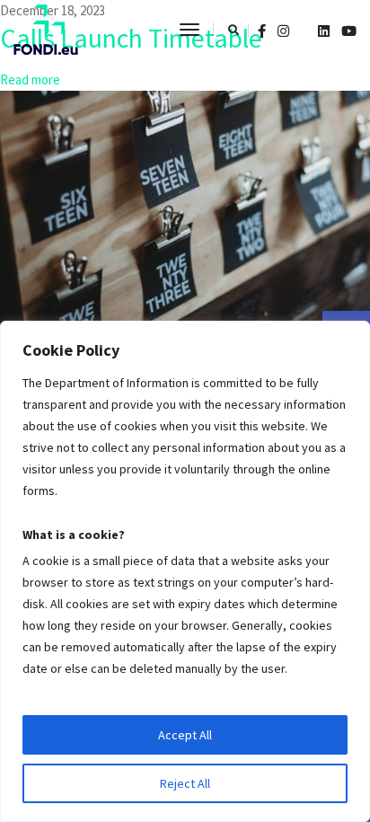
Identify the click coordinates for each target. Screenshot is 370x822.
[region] (185, 571)
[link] (45, 29)
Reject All (185, 783)
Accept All (185, 735)
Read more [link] (30, 79)
